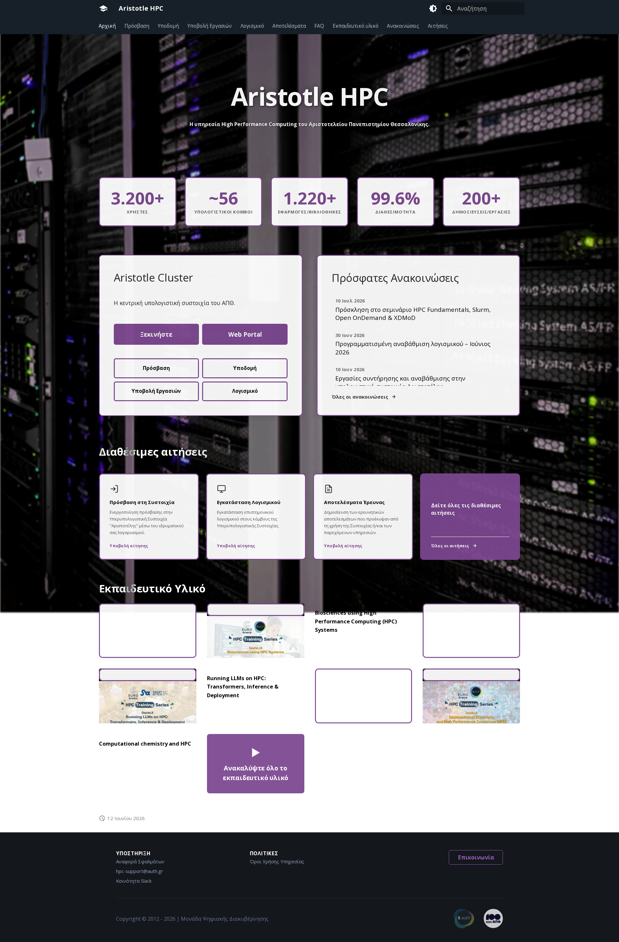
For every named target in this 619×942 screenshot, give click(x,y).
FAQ (319, 26)
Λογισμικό (252, 26)
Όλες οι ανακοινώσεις (360, 396)
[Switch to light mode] (433, 8)
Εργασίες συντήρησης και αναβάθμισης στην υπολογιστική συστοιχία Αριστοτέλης (400, 382)
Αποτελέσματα (289, 26)
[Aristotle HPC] (103, 8)
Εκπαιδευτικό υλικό (355, 26)
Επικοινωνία (476, 857)
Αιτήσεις (438, 26)
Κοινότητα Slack (134, 881)
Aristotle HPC (141, 8)
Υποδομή (168, 26)
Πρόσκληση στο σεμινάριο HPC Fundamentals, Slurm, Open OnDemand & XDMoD (413, 313)
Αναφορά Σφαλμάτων (140, 861)
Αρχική (107, 26)
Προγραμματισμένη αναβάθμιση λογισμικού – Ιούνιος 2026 (412, 348)
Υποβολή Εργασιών (210, 26)
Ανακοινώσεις (403, 26)
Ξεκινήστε (156, 334)
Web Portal (245, 334)
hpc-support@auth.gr (139, 871)
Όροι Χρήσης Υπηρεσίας (277, 861)
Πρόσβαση (136, 26)
